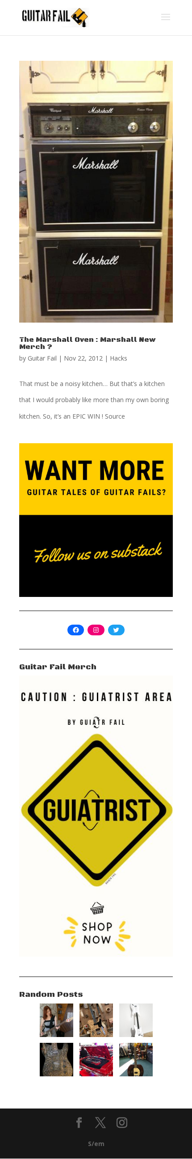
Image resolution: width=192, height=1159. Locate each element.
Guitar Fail (42, 358)
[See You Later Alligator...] (56, 1074)
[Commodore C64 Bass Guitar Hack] (56, 1034)
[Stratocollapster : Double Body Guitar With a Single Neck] (136, 1034)
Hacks (118, 358)
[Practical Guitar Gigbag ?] (96, 1074)
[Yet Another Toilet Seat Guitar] (136, 1074)
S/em (96, 1143)
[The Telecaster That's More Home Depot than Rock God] (96, 1034)
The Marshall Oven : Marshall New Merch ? (87, 343)
